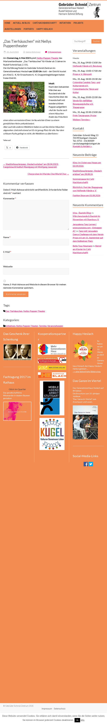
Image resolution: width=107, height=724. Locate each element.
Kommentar (9, 198)
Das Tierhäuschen (13, 311)
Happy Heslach (45, 29)
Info (82, 720)
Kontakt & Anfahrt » (82, 146)
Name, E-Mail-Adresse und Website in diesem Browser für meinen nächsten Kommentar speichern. (34, 286)
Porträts (29, 29)
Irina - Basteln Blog (82, 212)
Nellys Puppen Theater (48, 58)
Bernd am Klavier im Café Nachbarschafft (87, 249)
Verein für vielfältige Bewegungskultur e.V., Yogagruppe (83, 103)
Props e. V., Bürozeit (82, 74)
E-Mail (7, 251)
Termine (43, 325)
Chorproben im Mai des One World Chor (48, 173)
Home (7, 23)
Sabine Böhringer (33, 52)
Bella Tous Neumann (82, 245)
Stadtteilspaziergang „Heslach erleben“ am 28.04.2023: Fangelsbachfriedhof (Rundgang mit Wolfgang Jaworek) (30, 165)
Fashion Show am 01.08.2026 (86, 195)
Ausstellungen (13, 29)
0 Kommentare (54, 52)
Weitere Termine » (81, 119)
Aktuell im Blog (21, 23)
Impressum (47, 708)
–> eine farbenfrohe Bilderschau (87, 371)
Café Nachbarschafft (45, 23)
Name (6, 237)
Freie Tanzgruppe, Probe (84, 115)
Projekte (78, 23)
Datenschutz (59, 708)
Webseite (8, 266)
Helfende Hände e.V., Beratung (87, 66)
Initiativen (65, 23)
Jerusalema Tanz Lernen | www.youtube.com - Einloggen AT (87, 227)
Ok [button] (77, 720)
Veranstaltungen (55, 325)
